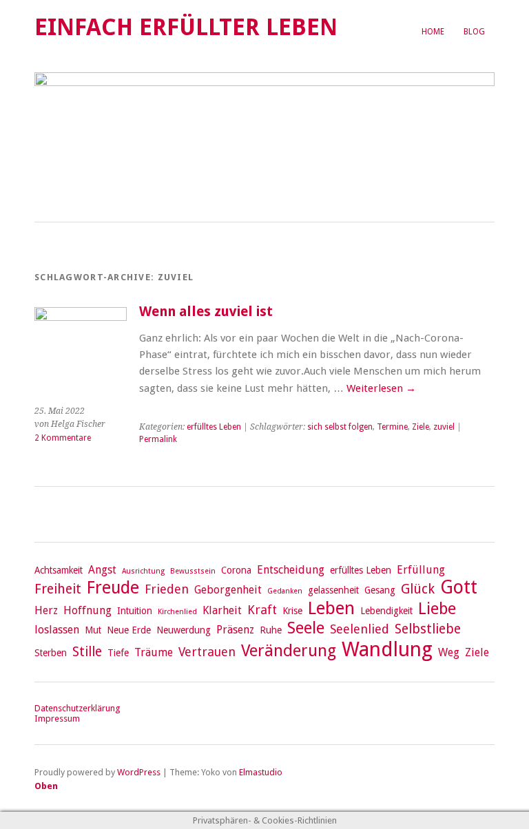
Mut (93, 630)
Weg (448, 652)
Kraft (262, 609)
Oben (46, 786)
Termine (392, 427)
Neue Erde (129, 630)
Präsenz (235, 629)
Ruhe (271, 630)
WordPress (138, 772)
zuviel (444, 427)
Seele (305, 628)
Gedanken (284, 591)
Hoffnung (87, 610)
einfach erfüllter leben (186, 27)
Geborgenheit (228, 589)
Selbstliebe (428, 629)
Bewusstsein (193, 571)
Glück (418, 589)
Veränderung (288, 650)
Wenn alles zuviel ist (206, 311)
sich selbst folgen (340, 427)
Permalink (158, 439)
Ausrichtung (143, 571)
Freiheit (57, 589)
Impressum (57, 718)
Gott (458, 587)
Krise (292, 610)
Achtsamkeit (58, 570)
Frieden (167, 589)
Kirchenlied (177, 611)
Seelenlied (359, 629)
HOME (433, 31)
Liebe (437, 608)
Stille (87, 652)
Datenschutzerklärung (77, 708)
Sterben (50, 652)
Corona (236, 570)
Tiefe (118, 652)
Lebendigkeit (386, 610)
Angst (102, 569)
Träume (153, 652)
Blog (474, 31)
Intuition (134, 610)
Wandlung (387, 649)
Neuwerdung (183, 630)
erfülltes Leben (214, 427)
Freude (113, 588)
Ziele (420, 427)
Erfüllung (421, 569)
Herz (46, 610)
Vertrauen (207, 651)
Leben (331, 608)
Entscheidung (290, 569)
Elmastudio (260, 772)
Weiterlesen (381, 388)
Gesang (379, 590)
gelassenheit (333, 590)
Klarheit (222, 610)
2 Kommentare (62, 438)
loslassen (56, 629)
